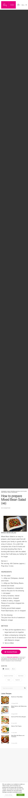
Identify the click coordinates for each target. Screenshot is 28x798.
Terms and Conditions (12, 657)
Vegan (9, 492)
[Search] (25, 688)
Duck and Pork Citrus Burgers (18, 716)
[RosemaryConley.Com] (8, 5)
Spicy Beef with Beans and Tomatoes (17, 736)
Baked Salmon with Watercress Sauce (19, 707)
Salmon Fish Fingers (16, 726)
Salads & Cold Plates (21, 491)
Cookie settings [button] (8, 795)
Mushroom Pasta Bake (16, 696)
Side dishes (4, 492)
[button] (11, 652)
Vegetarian (14, 492)
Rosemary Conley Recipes (8, 491)
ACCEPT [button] (20, 795)
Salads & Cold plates (8, 675)
